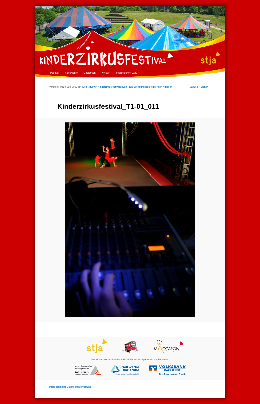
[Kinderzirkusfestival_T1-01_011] (130, 219)
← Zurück (192, 86)
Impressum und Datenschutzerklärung (70, 386)
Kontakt (106, 72)
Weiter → (206, 86)
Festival (54, 72)
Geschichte (71, 72)
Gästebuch (90, 72)
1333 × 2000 (88, 86)
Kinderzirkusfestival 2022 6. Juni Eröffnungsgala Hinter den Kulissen (135, 86)
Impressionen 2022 (126, 72)
